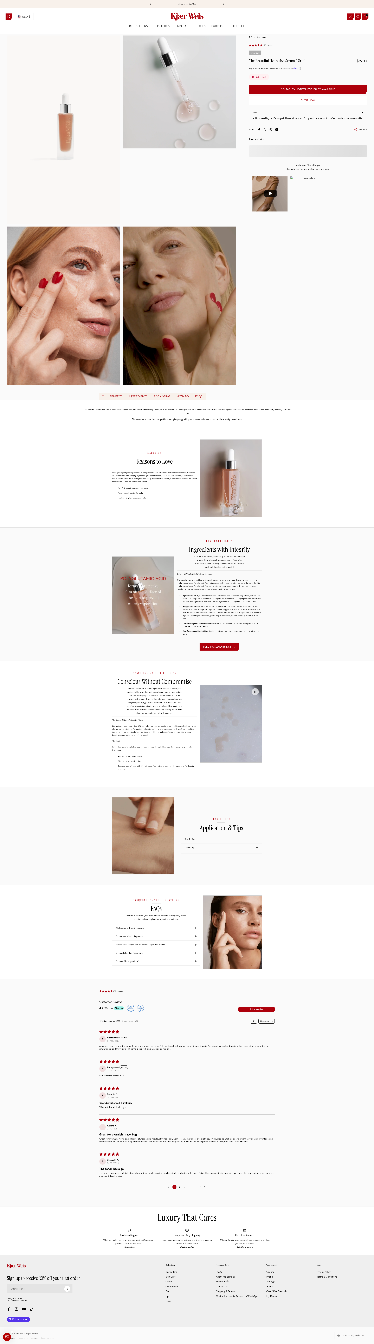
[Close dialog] (240, 633)
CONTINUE (158, 700)
